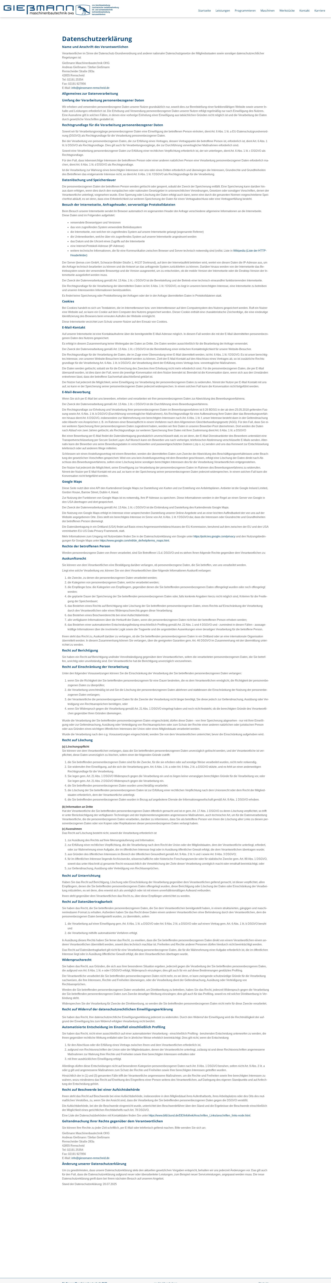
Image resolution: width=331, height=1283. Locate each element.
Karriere (319, 10)
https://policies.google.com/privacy (214, 536)
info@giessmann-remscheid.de (90, 87)
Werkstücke (287, 10)
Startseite (204, 10)
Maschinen (267, 10)
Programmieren (245, 10)
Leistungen (223, 10)
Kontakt (304, 10)
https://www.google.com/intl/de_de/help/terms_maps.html (134, 540)
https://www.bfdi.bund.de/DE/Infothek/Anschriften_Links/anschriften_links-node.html (199, 1115)
